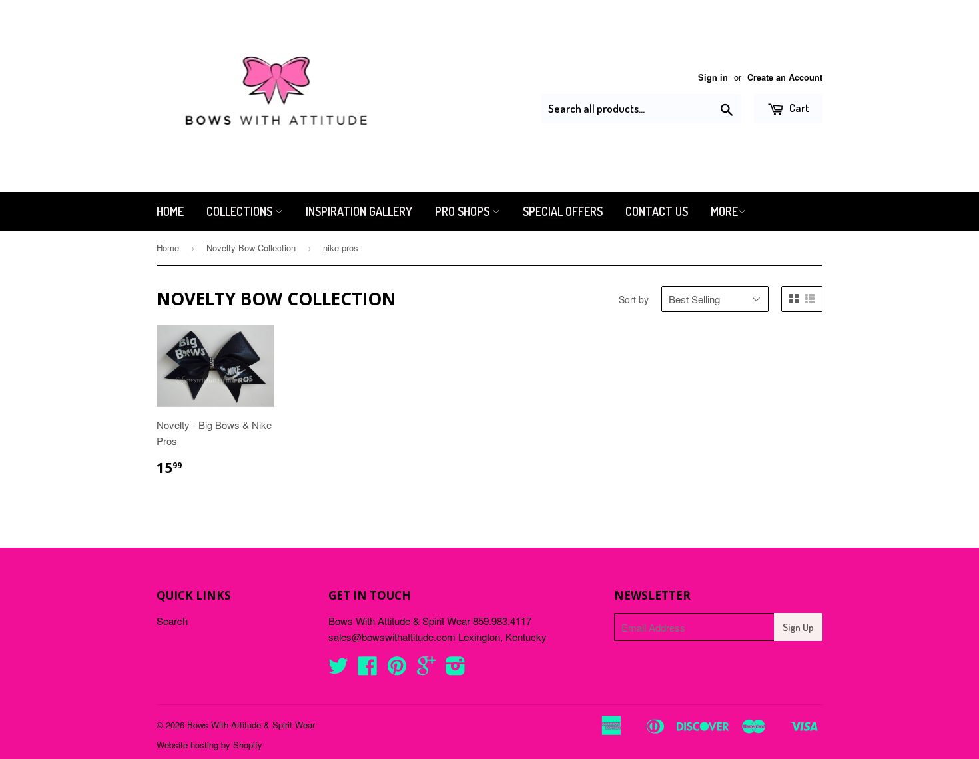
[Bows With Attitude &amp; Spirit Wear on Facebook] (368, 669)
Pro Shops (463, 211)
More (724, 211)
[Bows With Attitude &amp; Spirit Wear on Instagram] (456, 669)
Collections (240, 211)
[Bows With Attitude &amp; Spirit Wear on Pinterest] (397, 669)
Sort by (634, 299)
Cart (798, 108)
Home (170, 211)
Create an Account (784, 77)
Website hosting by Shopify (209, 744)
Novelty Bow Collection (251, 247)
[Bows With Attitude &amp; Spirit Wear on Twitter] (338, 669)
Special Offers (563, 211)
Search (172, 621)
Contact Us (656, 211)
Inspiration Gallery (359, 211)
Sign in (713, 77)
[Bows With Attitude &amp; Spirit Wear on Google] (426, 669)
